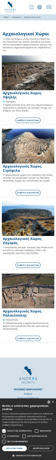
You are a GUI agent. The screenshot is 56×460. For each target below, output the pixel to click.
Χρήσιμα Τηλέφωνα (28, 398)
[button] (28, 455)
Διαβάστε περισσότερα (12, 425)
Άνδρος (28, 393)
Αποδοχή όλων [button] (14, 448)
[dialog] (28, 429)
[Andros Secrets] (10, 7)
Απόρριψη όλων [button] (41, 448)
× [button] (53, 402)
